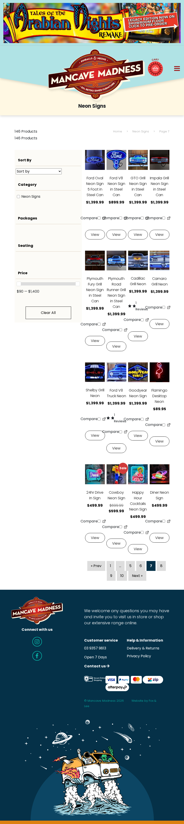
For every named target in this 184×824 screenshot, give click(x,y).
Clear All (48, 312)
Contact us (95, 666)
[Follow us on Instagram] (37, 641)
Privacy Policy (139, 656)
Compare (91, 218)
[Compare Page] (104, 219)
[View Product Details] (95, 160)
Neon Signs (140, 131)
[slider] (19, 284)
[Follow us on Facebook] (37, 656)
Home (117, 131)
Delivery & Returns (143, 648)
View (95, 234)
